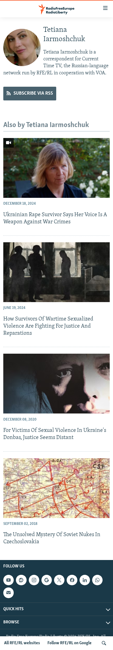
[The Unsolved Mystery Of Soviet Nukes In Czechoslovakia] (56, 488)
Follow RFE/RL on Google (69, 643)
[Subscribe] (8, 592)
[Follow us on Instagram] (34, 580)
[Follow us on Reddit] (21, 580)
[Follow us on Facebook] (72, 580)
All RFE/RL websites (22, 643)
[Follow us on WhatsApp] (97, 580)
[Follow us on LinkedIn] (85, 580)
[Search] (104, 643)
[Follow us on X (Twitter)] (59, 580)
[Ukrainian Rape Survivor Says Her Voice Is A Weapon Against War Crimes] (56, 168)
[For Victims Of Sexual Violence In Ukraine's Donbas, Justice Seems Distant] (56, 383)
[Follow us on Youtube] (8, 580)
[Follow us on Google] (46, 580)
